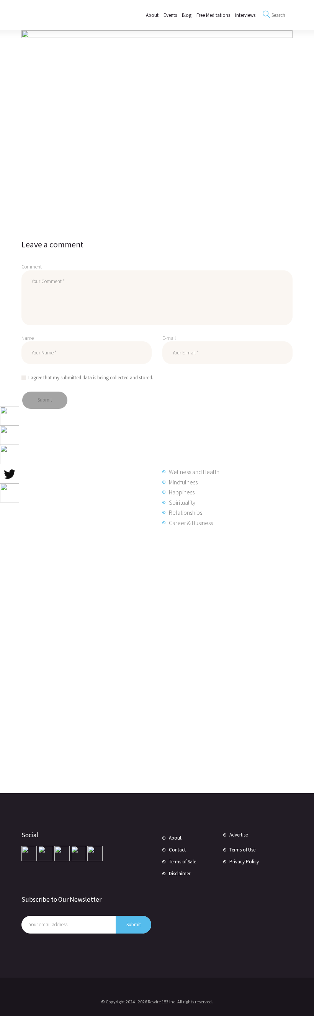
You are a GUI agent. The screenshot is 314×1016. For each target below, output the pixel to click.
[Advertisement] (84, 663)
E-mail (169, 338)
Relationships (185, 512)
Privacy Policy (244, 861)
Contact (177, 849)
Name (27, 338)
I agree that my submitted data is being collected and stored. (90, 377)
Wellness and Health (194, 472)
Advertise (238, 835)
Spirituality (182, 502)
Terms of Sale (182, 861)
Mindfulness (183, 482)
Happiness (182, 492)
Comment (31, 266)
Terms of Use (242, 849)
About (175, 838)
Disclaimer (179, 873)
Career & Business (191, 523)
